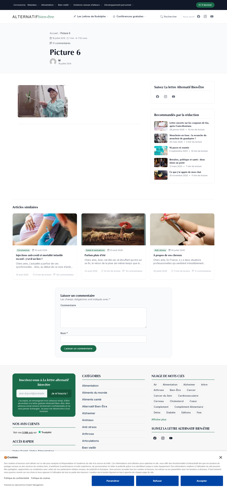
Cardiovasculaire (188, 395)
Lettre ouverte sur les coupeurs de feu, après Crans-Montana (189, 124)
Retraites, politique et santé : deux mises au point (187, 161)
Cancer (191, 390)
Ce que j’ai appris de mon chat (185, 172)
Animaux (88, 420)
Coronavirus (23, 250)
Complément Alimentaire (188, 406)
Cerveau (159, 401)
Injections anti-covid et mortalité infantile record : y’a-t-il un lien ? (39, 257)
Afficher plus (159, 419)
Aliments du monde (94, 392)
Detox (157, 412)
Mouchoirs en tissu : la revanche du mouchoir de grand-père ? (188, 137)
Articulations (90, 440)
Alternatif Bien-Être (94, 406)
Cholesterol (177, 401)
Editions (186, 412)
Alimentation (90, 385)
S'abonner (207, 5)
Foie (199, 412)
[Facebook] (198, 16)
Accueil (54, 33)
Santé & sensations (95, 250)
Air (155, 384)
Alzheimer (88, 413)
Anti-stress (160, 250)
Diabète (170, 412)
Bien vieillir (89, 447)
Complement (161, 406)
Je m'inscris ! (59, 393)
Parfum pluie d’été (95, 255)
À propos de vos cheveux (167, 255)
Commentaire (68, 305)
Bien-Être (175, 390)
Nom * (64, 333)
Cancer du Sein (163, 395)
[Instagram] (205, 16)
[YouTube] (212, 16)
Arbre (204, 384)
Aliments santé (91, 399)
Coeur (193, 401)
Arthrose (88, 433)
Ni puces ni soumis (179, 147)
